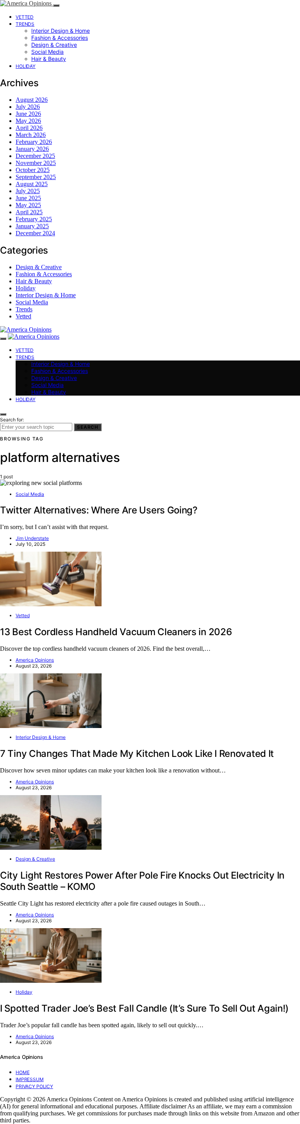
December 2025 (35, 156)
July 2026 (28, 106)
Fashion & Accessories (59, 37)
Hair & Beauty (48, 58)
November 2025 (36, 163)
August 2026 (32, 99)
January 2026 (32, 149)
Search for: (12, 420)
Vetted (25, 17)
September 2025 (36, 177)
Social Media (47, 51)
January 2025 (32, 226)
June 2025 (28, 198)
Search (87, 427)
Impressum (30, 1079)
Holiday (26, 66)
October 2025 (33, 170)
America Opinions (35, 660)
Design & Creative (54, 44)
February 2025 (34, 219)
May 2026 (28, 120)
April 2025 (29, 212)
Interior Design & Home (60, 30)
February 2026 (34, 142)
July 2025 (28, 191)
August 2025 (32, 184)
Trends (25, 24)
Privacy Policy (34, 1086)
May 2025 (28, 205)
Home (22, 1072)
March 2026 (31, 134)
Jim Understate (32, 538)
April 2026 (29, 127)
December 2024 (35, 233)
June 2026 (28, 113)
